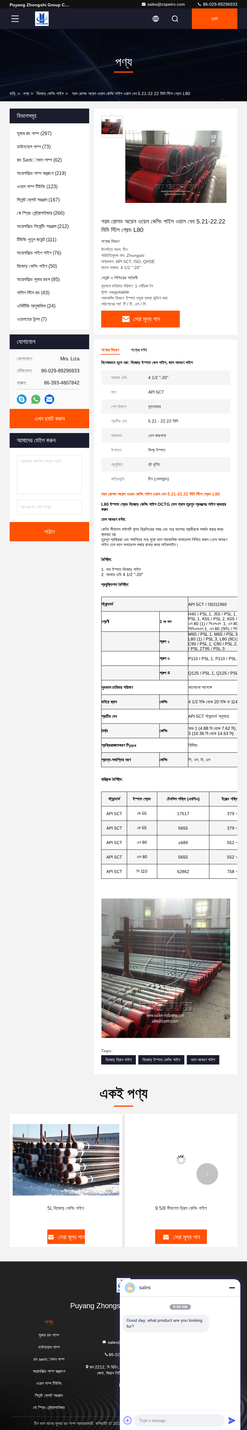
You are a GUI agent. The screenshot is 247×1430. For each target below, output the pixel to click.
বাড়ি (13, 93)
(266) (40, 213)
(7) (32, 319)
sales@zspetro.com (166, 4)
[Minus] (232, 1287)
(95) (38, 279)
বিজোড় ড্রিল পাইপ (118, 1059)
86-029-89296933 (219, 4)
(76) (39, 252)
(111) (36, 239)
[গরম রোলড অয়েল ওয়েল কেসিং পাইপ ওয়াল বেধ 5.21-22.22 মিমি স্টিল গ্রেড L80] (176, 166)
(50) (37, 266)
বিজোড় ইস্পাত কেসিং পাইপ (161, 1059)
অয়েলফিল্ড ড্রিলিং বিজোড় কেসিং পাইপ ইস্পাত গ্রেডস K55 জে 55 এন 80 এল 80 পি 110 (180, 1212)
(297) (34, 133)
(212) (43, 226)
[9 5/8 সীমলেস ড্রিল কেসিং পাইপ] (66, 1159)
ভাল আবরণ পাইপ (203, 1059)
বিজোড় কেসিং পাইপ (50, 93)
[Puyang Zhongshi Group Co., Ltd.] (42, 18)
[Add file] (128, 1420)
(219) (41, 173)
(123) (37, 186)
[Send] (232, 1420)
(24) (36, 305)
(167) (38, 199)
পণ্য (26, 93)
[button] (40, 1174)
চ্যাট (214, 18)
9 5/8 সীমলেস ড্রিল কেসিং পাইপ (66, 1208)
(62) (39, 160)
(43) (33, 292)
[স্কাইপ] (22, 399)
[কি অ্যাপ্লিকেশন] (36, 399)
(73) (34, 146)
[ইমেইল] (49, 399)
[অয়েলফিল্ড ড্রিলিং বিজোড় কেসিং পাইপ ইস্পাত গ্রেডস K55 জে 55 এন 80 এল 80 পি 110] (181, 1159)
